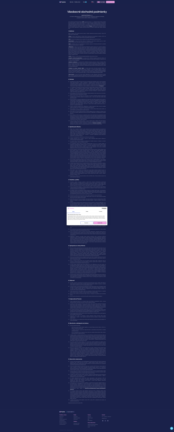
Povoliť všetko (100, 222)
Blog (88, 419)
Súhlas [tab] (73, 211)
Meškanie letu (61, 416)
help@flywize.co (104, 418)
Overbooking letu (62, 420)
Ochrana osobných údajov (92, 425)
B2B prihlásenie (90, 420)
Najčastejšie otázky (76, 423)
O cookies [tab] (100, 211)
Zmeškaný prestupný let (63, 419)
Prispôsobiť (86, 222)
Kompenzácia (76, 416)
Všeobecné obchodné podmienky (93, 424)
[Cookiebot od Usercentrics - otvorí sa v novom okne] (102, 208)
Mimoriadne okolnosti (62, 421)
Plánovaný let (76, 419)
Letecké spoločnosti (62, 424)
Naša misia (89, 416)
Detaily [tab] (87, 211)
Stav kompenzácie (76, 424)
